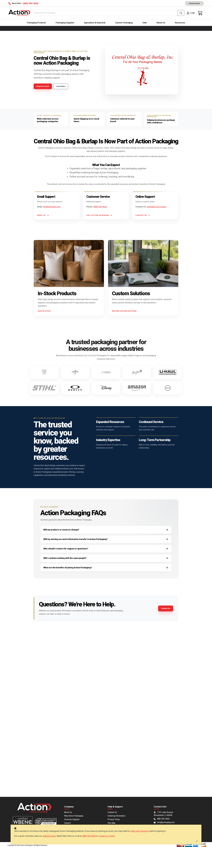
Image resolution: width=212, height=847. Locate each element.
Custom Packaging (124, 22)
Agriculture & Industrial (94, 22)
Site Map (111, 823)
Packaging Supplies (65, 22)
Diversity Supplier (72, 819)
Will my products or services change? (61, 529)
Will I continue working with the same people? (64, 558)
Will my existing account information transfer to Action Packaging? (75, 539)
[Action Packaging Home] (34, 809)
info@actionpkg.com (51, 207)
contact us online (107, 836)
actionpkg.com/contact (156, 207)
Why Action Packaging (73, 816)
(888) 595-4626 (89, 836)
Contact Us (165, 608)
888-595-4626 (163, 819)
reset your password (139, 831)
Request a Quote (42, 86)
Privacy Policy (114, 819)
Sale (145, 22)
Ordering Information (116, 816)
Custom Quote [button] (194, 3)
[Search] (181, 13)
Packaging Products (36, 22)
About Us (161, 22)
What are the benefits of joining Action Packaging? (67, 567)
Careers (67, 823)
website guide (49, 836)
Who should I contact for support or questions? (65, 548)
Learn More (60, 86)
